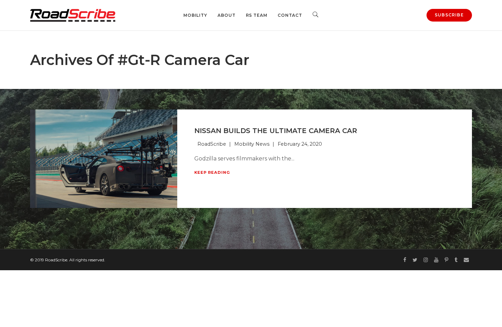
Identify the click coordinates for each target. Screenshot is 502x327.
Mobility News (251, 144)
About (227, 15)
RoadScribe (211, 144)
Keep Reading (212, 172)
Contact (290, 15)
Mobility (195, 15)
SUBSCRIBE (449, 14)
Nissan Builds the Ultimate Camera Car (275, 131)
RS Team (256, 15)
